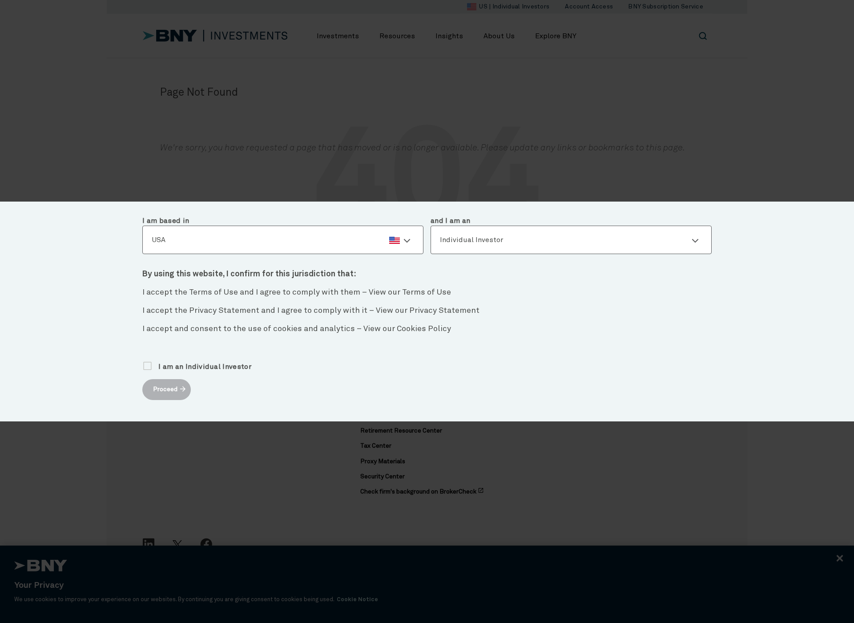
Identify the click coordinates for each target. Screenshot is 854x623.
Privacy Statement (444, 311)
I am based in (165, 220)
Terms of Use (426, 292)
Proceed (165, 389)
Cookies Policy (424, 329)
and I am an (451, 220)
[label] (283, 240)
